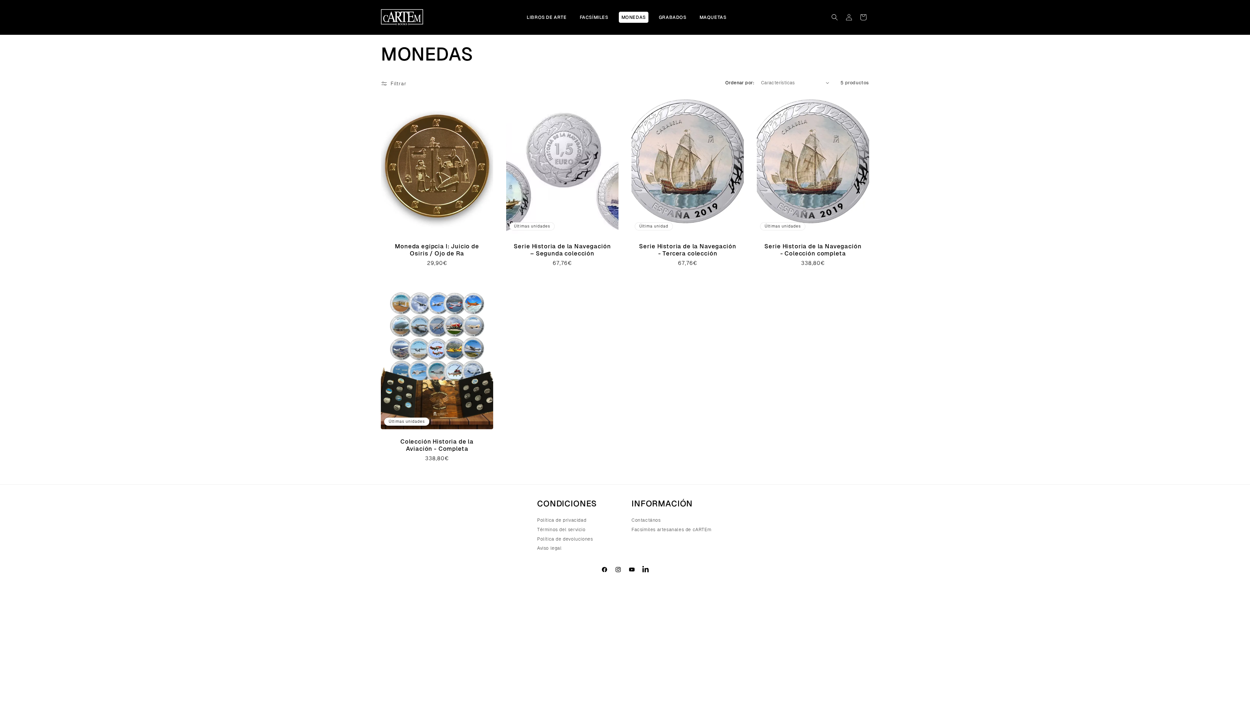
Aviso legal (549, 548)
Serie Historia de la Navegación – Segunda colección (562, 250)
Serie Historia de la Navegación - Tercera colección (687, 250)
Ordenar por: (740, 82)
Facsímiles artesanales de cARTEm (671, 529)
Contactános (646, 520)
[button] (834, 17)
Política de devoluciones (565, 539)
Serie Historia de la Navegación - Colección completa (812, 250)
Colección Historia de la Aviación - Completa (437, 445)
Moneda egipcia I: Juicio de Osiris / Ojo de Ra (437, 250)
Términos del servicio (561, 529)
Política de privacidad (561, 520)
